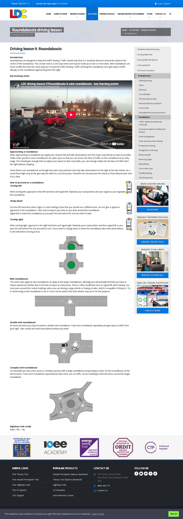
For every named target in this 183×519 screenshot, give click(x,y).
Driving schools (107, 14)
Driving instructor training (131, 14)
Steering (142, 90)
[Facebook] (136, 474)
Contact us (160, 14)
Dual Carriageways (147, 136)
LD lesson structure (146, 70)
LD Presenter (59, 490)
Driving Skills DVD (145, 54)
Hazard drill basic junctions (150, 103)
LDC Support (18, 495)
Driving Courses (77, 14)
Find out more (152, 310)
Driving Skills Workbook (147, 60)
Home (48, 14)
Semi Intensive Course (63, 495)
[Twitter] (146, 474)
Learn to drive (60, 14)
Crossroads (144, 108)
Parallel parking (145, 173)
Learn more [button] (98, 513)
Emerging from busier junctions (152, 112)
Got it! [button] (173, 513)
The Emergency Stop (147, 99)
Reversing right (145, 159)
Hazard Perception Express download (70, 474)
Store (149, 14)
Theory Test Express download (67, 479)
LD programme (144, 65)
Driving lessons (148, 30)
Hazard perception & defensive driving (152, 130)
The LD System (19, 490)
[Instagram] (151, 474)
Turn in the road (146, 168)
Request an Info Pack (153, 242)
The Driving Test (146, 177)
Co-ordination (145, 94)
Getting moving (145, 80)
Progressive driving (147, 145)
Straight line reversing (148, 150)
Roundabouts (144, 117)
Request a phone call (153, 275)
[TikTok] (155, 474)
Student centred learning (148, 49)
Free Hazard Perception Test (25, 479)
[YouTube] (141, 474)
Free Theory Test (20, 474)
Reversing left (145, 155)
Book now (152, 209)
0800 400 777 (104, 485)
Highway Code (59, 484)
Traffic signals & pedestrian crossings (150, 123)
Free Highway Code (21, 484)
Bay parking (144, 164)
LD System (92, 14)
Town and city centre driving (151, 141)
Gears (141, 85)
